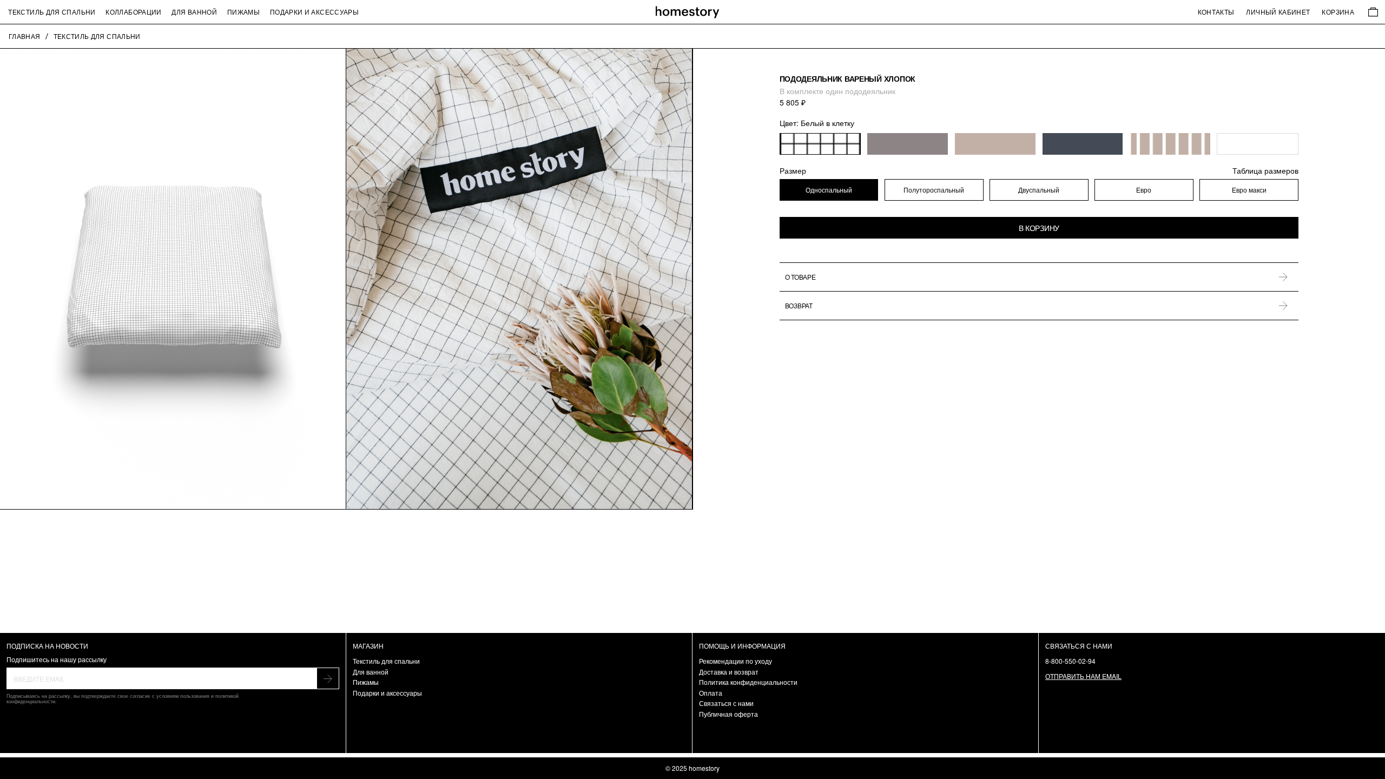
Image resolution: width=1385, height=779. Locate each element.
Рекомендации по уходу (735, 660)
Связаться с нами (726, 703)
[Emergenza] (693, 12)
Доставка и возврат (729, 671)
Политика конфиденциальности (748, 681)
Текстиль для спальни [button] (51, 11)
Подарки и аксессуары (314, 11)
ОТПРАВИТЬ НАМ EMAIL (1083, 676)
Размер (1039, 171)
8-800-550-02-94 (1070, 660)
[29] (1257, 144)
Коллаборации (133, 11)
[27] (1083, 144)
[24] (907, 144)
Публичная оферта (728, 713)
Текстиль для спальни (386, 660)
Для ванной (194, 11)
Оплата (710, 692)
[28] (1170, 144)
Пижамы (243, 11)
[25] (995, 144)
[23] (820, 144)
